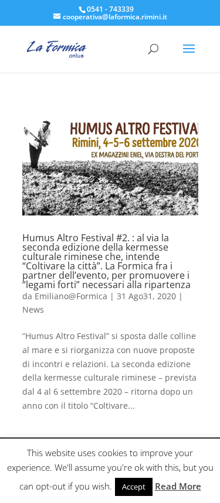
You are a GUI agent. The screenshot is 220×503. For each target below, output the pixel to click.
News (33, 309)
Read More (178, 486)
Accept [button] (133, 486)
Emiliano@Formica (71, 296)
